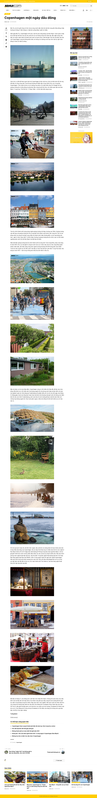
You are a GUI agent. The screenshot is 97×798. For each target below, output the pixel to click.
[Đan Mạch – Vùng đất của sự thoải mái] (59, 777)
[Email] (6, 40)
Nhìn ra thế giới (8, 782)
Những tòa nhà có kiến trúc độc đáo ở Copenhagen (26, 736)
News (80, 59)
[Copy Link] (6, 43)
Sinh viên (81, 127)
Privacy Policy (23, 1)
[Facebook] (60, 6)
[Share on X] (6, 36)
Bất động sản (82, 87)
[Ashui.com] (13, 6)
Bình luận (59, 760)
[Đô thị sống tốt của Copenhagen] (82, 777)
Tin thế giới (30, 782)
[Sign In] (83, 10)
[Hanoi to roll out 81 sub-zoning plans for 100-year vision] (73, 58)
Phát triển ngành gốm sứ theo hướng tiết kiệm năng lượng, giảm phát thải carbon (84, 106)
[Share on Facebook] (6, 33)
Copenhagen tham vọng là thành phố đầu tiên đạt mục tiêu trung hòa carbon (33, 726)
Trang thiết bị (82, 118)
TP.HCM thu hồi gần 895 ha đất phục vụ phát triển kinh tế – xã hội (85, 63)
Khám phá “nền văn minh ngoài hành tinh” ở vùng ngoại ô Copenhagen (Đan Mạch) (35, 733)
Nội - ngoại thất (82, 82)
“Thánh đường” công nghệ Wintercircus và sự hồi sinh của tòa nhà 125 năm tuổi (85, 79)
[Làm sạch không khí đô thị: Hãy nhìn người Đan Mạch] (14, 777)
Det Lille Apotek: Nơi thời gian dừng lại (22, 728)
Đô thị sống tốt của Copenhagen (81, 784)
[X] (62, 6)
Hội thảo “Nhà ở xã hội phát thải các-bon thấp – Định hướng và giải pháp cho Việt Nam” (85, 92)
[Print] (6, 46)
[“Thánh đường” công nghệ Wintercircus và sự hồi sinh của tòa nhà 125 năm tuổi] (73, 79)
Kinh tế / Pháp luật (82, 66)
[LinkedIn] (67, 6)
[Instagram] (66, 6)
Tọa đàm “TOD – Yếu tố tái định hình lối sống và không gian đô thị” (85, 72)
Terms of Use (32, 1)
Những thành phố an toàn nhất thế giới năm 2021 (25, 731)
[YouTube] (64, 6)
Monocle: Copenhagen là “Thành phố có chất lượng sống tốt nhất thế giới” (37, 786)
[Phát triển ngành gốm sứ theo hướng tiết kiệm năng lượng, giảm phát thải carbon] (73, 106)
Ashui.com (6, 21)
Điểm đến (7, 13)
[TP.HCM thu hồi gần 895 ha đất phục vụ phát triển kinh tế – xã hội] (73, 64)
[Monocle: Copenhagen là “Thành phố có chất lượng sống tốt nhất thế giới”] (37, 777)
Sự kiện (80, 75)
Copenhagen (19, 742)
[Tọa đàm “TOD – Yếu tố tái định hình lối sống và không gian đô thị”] (73, 72)
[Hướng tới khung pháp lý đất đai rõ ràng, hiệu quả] (73, 99)
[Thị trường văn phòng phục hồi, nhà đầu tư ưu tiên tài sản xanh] (73, 86)
